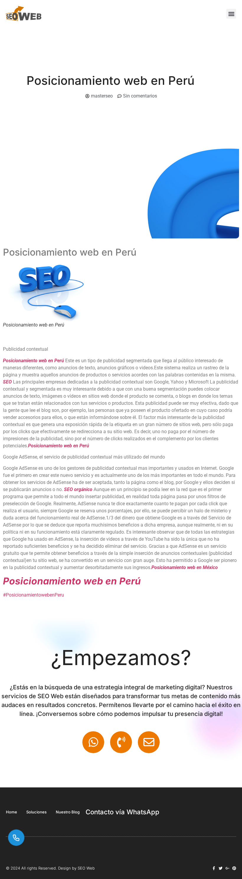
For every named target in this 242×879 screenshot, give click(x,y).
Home (11, 812)
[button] (231, 14)
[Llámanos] (16, 837)
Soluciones (36, 812)
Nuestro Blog (68, 812)
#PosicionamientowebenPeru (33, 595)
